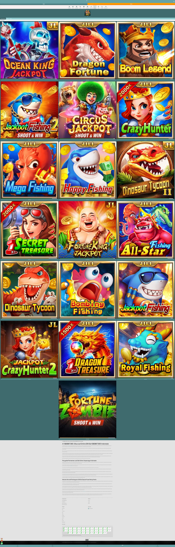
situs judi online (68, 445)
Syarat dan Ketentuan (64, 503)
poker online (84, 491)
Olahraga (63, 515)
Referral (89, 503)
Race (62, 512)
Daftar (44, 4)
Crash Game (63, 516)
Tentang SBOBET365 (64, 500)
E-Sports (63, 520)
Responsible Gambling (64, 504)
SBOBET (71, 465)
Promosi (89, 500)
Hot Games (63, 508)
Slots (62, 509)
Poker (62, 519)
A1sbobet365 (91, 508)
